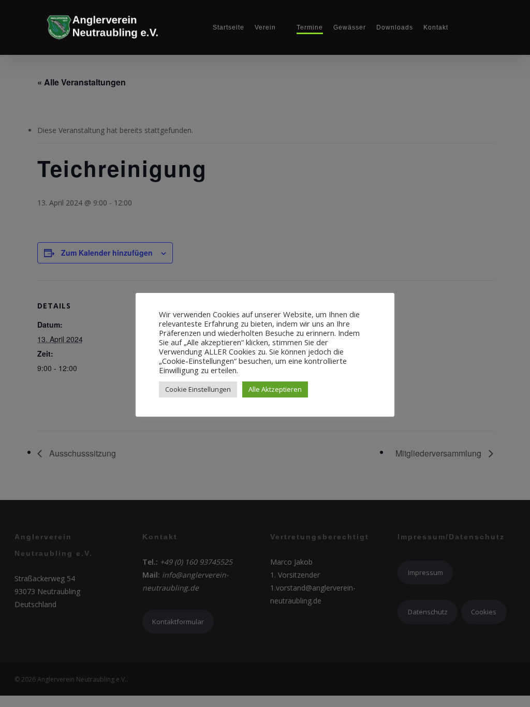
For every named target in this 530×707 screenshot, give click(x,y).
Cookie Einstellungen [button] (198, 389)
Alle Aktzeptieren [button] (275, 389)
